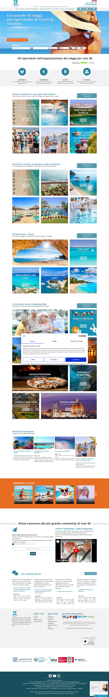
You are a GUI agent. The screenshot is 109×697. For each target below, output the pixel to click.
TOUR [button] (62, 9)
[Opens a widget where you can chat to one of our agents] (98, 688)
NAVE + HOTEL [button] (20, 9)
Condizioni (50, 619)
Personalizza (53, 359)
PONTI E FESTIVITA (83, 319)
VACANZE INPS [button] (70, 9)
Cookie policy (51, 623)
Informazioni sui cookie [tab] (77, 341)
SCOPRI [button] (25, 119)
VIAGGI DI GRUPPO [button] (45, 9)
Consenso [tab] (32, 341)
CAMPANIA (55, 179)
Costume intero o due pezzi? (65, 591)
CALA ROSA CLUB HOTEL (31, 440)
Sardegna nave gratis (40, 249)
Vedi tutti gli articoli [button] (91, 573)
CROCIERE (51, 44)
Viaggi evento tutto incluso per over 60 (54, 136)
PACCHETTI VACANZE (28, 44)
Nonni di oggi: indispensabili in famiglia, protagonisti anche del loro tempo (43, 591)
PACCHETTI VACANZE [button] (32, 9)
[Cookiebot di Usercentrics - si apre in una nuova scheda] (79, 336)
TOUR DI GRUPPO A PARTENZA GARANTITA (40, 319)
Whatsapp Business (52, 625)
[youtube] (54, 676)
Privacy (49, 626)
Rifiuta (33, 359)
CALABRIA (26, 179)
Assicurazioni (51, 618)
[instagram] (59, 676)
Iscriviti (33, 553)
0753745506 (91, 4)
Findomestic (51, 628)
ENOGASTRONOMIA (40, 374)
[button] (18, 444)
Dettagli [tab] (54, 341)
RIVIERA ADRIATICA (26, 207)
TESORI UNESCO (69, 402)
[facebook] (50, 676)
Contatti (35, 618)
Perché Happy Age (37, 619)
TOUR (57, 44)
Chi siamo (35, 616)
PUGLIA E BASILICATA (83, 179)
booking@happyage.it (74, 681)
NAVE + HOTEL (17, 44)
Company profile (37, 621)
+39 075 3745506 (56, 681)
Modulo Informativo (52, 621)
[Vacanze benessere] (44, 494)
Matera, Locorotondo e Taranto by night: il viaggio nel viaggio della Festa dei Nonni (22, 589)
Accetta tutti (76, 359)
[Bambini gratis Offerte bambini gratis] (65, 494)
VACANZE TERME (83, 207)
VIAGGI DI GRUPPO (41, 44)
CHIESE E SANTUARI (25, 402)
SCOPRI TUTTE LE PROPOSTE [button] (87, 95)
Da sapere (50, 616)
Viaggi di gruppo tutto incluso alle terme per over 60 (54, 109)
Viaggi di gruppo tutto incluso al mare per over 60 (26, 108)
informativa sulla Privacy (30, 543)
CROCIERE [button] (55, 9)
